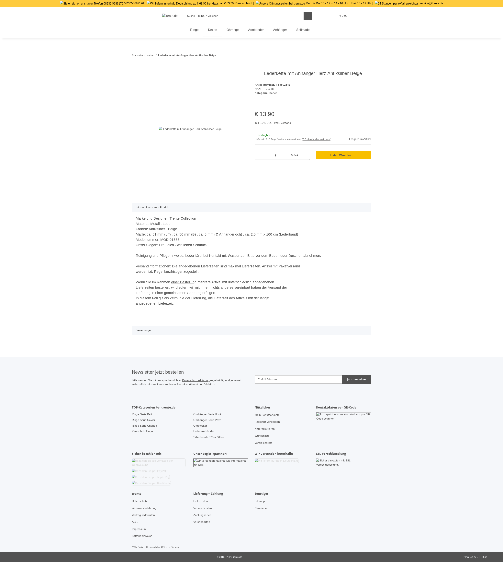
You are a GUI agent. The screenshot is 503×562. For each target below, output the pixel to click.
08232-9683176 (134, 3)
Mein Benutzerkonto (267, 414)
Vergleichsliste (263, 442)
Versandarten (201, 521)
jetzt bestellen (356, 379)
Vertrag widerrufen (143, 515)
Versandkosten (202, 508)
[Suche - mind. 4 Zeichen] (308, 16)
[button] (325, 16)
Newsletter (261, 508)
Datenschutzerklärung (196, 380)
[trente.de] (170, 16)
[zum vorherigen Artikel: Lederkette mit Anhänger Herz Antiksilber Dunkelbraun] (358, 55)
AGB (135, 521)
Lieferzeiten (200, 501)
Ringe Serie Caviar (143, 420)
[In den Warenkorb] (135, 68)
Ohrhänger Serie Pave (207, 420)
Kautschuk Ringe (142, 431)
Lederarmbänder (203, 431)
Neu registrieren (265, 428)
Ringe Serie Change (144, 425)
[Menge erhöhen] (305, 155)
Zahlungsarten (202, 515)
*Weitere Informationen (289, 139)
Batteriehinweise (142, 535)
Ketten (273, 92)
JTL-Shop (482, 557)
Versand (286, 122)
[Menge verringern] (259, 155)
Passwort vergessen (267, 421)
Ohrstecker (200, 425)
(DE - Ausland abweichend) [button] (316, 139)
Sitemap (260, 501)
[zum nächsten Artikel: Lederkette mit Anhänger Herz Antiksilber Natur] (367, 55)
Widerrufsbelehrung (144, 508)
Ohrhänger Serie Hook (207, 414)
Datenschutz (139, 501)
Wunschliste (262, 435)
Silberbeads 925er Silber (208, 437)
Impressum (139, 529)
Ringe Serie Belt (142, 414)
